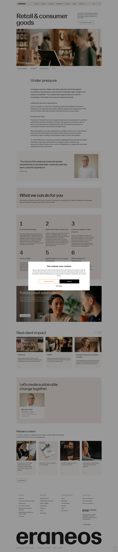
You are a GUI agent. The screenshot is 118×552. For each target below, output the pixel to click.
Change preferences (48, 281)
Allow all (69, 281)
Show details (59, 285)
